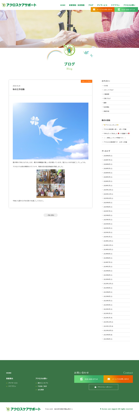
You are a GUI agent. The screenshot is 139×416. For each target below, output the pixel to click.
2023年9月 (107, 271)
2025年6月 (107, 215)
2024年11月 (107, 245)
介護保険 (106, 94)
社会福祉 (106, 107)
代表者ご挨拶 (42, 386)
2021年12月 (107, 322)
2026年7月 (107, 160)
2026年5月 (107, 168)
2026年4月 (107, 173)
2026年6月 (107, 164)
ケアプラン (115, 5)
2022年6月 (107, 296)
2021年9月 (107, 335)
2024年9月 (107, 254)
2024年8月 (107, 258)
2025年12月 (107, 190)
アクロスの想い (129, 5)
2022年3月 (107, 309)
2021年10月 (107, 330)
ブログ (90, 5)
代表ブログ (107, 98)
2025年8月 (107, 207)
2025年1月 (107, 237)
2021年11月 (107, 326)
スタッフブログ (108, 90)
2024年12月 (107, 241)
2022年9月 (107, 288)
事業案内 (9, 378)
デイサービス (102, 5)
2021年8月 (107, 339)
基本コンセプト (43, 383)
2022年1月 (107, 318)
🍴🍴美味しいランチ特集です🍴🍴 (115, 138)
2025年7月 (107, 211)
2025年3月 (107, 228)
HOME (62, 5)
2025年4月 (107, 224)
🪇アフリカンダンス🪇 (111, 125)
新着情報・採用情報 (76, 5)
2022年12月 (107, 284)
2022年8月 (107, 292)
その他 (106, 86)
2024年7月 (107, 262)
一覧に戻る (50, 215)
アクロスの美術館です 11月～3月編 (115, 142)
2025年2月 (107, 232)
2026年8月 (107, 156)
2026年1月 (107, 185)
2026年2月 (107, 181)
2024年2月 (107, 266)
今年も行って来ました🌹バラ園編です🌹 (117, 133)
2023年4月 (107, 279)
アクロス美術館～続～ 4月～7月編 (115, 129)
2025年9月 (107, 202)
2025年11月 (107, 194)
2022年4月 (107, 305)
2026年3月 (107, 177)
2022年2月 (107, 313)
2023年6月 (107, 275)
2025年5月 (107, 220)
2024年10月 (107, 249)
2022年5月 (107, 301)
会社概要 (41, 389)
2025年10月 (107, 198)
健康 (105, 103)
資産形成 (106, 111)
